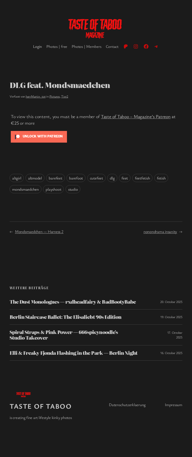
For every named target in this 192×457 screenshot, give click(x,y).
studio (73, 189)
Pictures (54, 96)
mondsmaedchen (25, 189)
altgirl (16, 178)
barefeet (55, 178)
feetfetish (142, 178)
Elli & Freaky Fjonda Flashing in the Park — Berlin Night (73, 353)
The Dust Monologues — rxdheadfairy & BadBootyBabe (73, 302)
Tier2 (64, 96)
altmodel (35, 178)
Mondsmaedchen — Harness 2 (39, 231)
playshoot (53, 189)
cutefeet (96, 178)
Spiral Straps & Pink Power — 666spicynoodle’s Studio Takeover (64, 335)
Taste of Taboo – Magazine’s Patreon (136, 116)
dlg (112, 178)
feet (125, 178)
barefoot (76, 178)
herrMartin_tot (36, 96)
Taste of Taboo (41, 406)
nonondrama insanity (160, 231)
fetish (161, 178)
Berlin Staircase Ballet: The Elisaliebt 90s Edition (65, 317)
